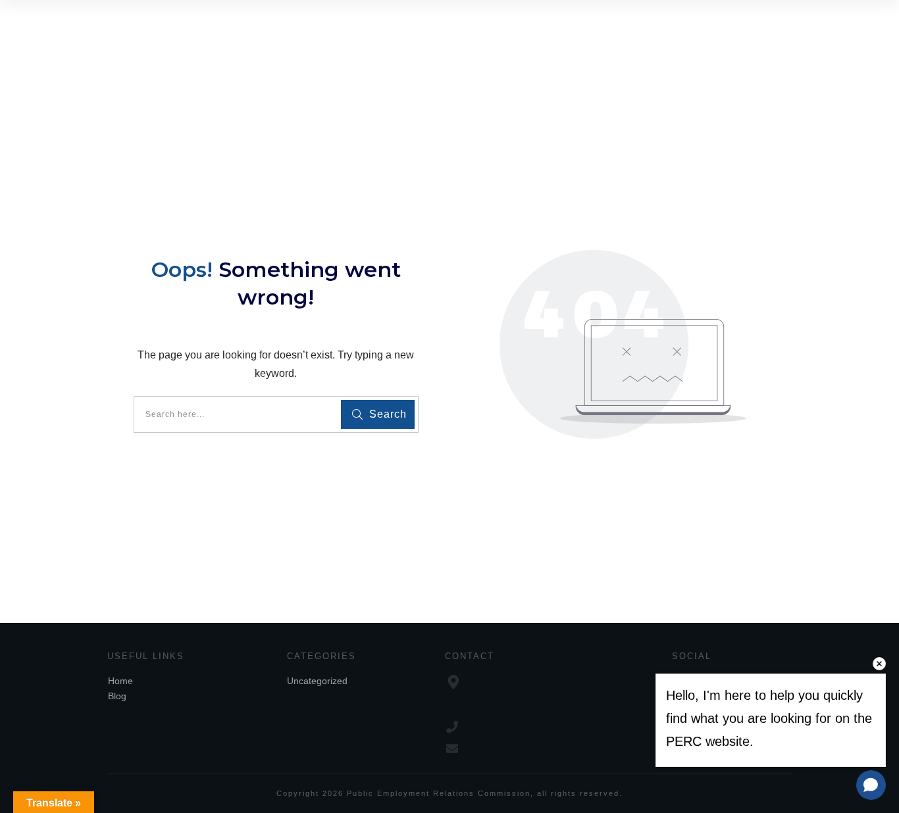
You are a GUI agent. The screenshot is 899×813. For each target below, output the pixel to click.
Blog (117, 696)
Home (120, 681)
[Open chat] (871, 785)
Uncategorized (317, 681)
